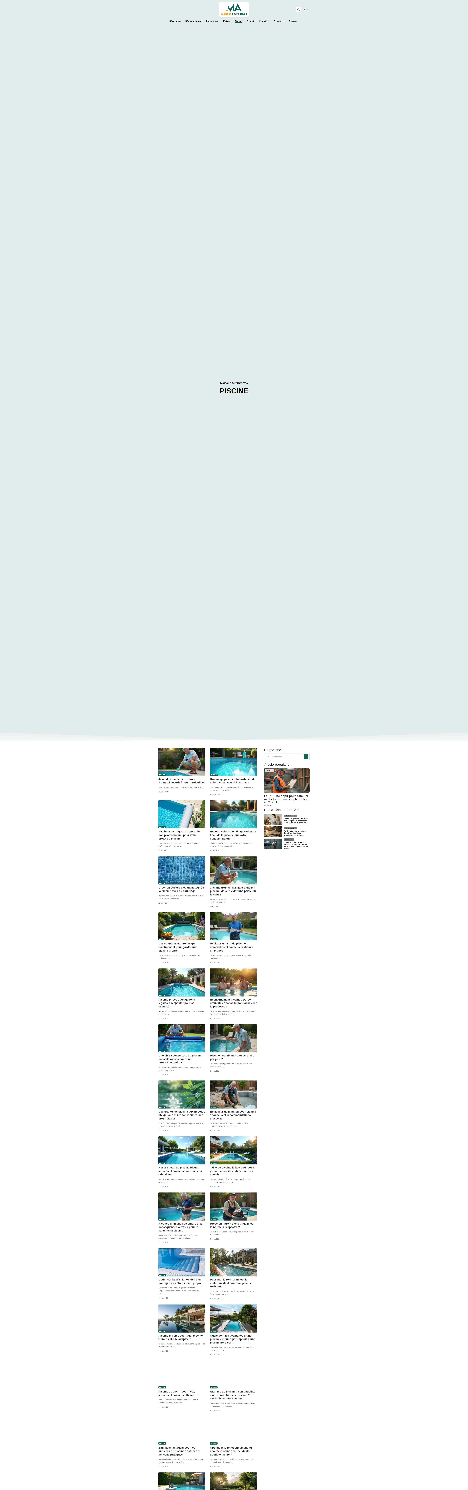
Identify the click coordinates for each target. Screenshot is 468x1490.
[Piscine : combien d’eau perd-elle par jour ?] (233, 1038)
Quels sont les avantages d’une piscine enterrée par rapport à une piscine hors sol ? (232, 1339)
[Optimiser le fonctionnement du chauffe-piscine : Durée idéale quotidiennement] (233, 1431)
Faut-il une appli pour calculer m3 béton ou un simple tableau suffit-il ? (286, 799)
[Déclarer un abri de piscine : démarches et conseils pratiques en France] (233, 926)
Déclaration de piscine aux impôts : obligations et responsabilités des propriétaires (181, 1115)
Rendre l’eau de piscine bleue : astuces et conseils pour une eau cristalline (180, 1171)
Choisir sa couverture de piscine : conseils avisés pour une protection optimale (180, 1059)
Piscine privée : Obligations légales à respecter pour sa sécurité (176, 1003)
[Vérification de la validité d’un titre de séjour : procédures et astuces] (273, 831)
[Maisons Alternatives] (234, 9)
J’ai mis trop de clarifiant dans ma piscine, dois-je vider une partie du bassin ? (233, 891)
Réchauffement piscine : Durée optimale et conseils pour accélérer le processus (233, 1003)
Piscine (162, 775)
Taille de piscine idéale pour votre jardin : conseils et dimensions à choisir (232, 1171)
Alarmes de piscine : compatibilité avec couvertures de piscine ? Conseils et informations (232, 1395)
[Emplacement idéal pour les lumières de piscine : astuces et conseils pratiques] (181, 1431)
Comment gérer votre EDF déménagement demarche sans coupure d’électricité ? (296, 821)
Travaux (269, 770)
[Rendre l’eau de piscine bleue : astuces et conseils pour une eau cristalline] (181, 1150)
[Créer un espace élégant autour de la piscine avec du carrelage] (181, 870)
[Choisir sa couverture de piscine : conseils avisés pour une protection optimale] (181, 1038)
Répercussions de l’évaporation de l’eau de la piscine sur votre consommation (233, 835)
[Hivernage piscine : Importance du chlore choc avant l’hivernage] (233, 762)
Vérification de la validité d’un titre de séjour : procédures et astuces (295, 833)
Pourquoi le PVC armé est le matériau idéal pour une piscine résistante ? (231, 1283)
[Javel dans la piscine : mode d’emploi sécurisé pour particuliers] (181, 762)
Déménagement (290, 816)
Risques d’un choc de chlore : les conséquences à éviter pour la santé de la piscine (180, 1227)
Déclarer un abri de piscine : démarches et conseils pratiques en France (231, 947)
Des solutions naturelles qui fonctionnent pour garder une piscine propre (177, 947)
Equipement (289, 839)
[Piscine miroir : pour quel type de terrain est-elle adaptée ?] (181, 1318)
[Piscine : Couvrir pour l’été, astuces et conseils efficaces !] (181, 1374)
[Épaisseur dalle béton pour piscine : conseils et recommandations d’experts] (233, 1094)
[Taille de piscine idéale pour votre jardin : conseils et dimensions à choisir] (233, 1150)
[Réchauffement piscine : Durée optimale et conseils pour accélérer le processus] (233, 982)
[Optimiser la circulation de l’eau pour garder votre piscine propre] (181, 1262)
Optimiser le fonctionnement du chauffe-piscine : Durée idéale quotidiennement (231, 1451)
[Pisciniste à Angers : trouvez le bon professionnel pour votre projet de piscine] (181, 814)
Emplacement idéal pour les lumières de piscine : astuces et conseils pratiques (179, 1451)
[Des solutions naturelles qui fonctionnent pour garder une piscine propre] (181, 926)
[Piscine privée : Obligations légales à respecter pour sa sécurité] (181, 982)
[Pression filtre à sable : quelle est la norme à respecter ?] (233, 1206)
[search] (298, 9)
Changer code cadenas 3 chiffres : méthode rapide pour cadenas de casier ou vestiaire (296, 845)
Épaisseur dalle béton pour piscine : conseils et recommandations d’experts (233, 1115)
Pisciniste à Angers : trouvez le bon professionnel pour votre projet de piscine (179, 835)
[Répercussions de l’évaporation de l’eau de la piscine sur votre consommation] (233, 814)
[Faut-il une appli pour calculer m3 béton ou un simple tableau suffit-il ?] (287, 780)
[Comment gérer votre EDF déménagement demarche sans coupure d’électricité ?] (273, 819)
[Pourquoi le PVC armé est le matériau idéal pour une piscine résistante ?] (233, 1262)
